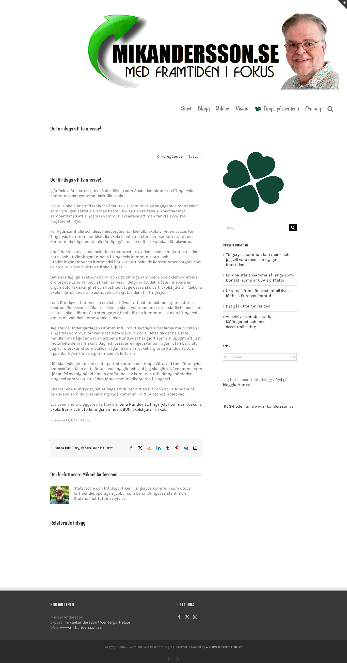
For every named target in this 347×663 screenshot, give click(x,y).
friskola (160, 409)
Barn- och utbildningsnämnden (91, 409)
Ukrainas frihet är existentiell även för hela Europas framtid (258, 293)
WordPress (213, 647)
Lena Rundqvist (133, 404)
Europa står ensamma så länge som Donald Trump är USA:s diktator (259, 278)
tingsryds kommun (167, 404)
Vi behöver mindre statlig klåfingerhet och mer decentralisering (249, 321)
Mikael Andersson (100, 474)
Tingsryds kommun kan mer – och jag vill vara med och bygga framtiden (257, 259)
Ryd (278, 379)
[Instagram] (195, 617)
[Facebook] (179, 617)
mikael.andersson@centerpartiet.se (97, 622)
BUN (127, 409)
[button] (330, 108)
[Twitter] (187, 617)
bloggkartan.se (236, 384)
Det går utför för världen (248, 306)
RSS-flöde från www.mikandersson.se (258, 406)
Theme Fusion (232, 647)
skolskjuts (142, 409)
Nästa (192, 156)
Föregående (172, 156)
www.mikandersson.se (81, 627)
